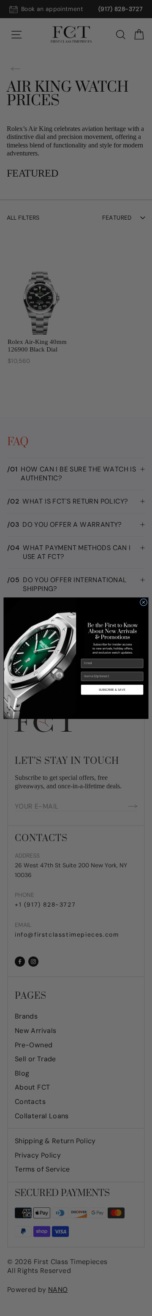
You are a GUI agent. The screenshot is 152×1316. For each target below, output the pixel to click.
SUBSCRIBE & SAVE (112, 689)
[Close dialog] (143, 602)
